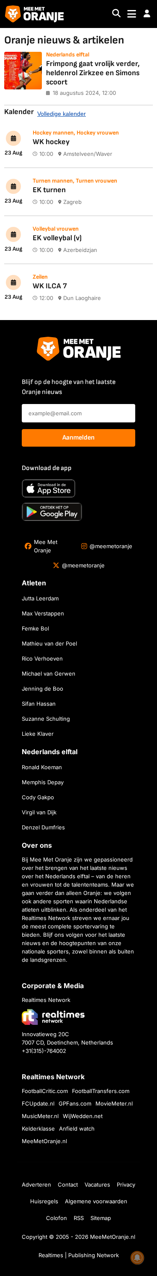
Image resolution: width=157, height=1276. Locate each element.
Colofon (56, 1218)
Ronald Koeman (42, 767)
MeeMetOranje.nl (44, 1141)
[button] (147, 14)
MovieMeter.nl (114, 1103)
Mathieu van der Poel (49, 643)
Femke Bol (35, 628)
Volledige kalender (61, 113)
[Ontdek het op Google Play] (52, 512)
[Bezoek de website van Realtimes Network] (53, 1017)
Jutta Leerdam (40, 598)
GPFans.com (75, 1103)
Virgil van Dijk (39, 812)
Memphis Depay (43, 782)
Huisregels (44, 1201)
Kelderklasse (38, 1128)
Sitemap (100, 1218)
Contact (68, 1184)
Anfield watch (77, 1128)
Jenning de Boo (42, 688)
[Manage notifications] (137, 1257)
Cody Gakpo (38, 797)
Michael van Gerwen (48, 673)
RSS (79, 1218)
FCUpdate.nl (38, 1103)
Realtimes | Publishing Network (79, 1255)
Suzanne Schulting (46, 718)
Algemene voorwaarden (96, 1201)
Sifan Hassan (39, 703)
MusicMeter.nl (40, 1116)
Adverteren (36, 1184)
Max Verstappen (43, 613)
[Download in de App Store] (48, 488)
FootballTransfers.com (100, 1091)
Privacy (126, 1184)
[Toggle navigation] (131, 14)
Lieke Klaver (38, 733)
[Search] (116, 14)
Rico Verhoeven (42, 658)
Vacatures (97, 1184)
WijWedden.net (83, 1116)
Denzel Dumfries (43, 827)
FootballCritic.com (45, 1091)
